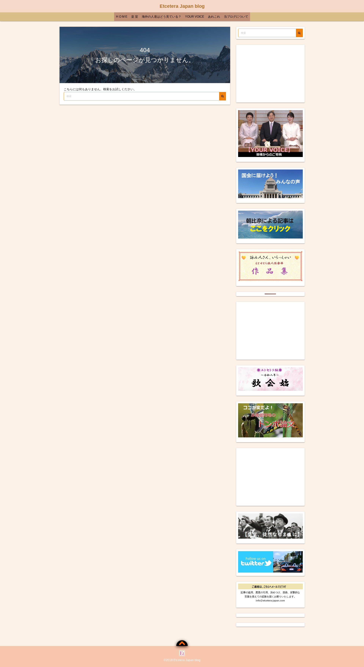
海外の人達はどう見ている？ (161, 16)
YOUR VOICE (194, 16)
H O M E (121, 16)
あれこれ (214, 16)
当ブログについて (236, 16)
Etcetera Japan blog (182, 6)
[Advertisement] (270, 74)
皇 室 (134, 16)
